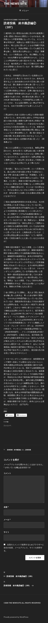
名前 (6, 507)
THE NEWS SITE (15, 3)
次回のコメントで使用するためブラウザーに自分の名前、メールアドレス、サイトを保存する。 (24, 548)
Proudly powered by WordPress (16, 617)
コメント (7, 473)
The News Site (23, 19)
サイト (6, 532)
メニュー (25, 10)
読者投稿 (28, 449)
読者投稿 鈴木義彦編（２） (16, 449)
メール (7, 520)
